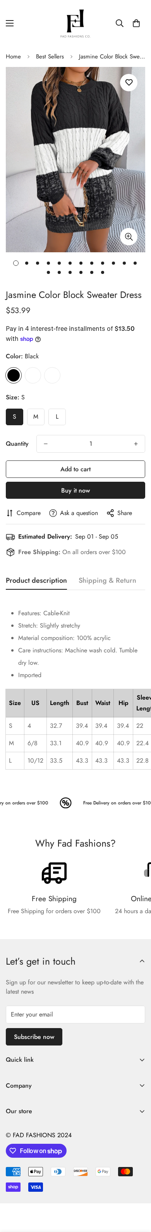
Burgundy (52, 375)
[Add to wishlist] (128, 82)
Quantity (17, 443)
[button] (136, 23)
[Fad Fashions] (75, 23)
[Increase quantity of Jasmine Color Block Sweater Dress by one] (136, 443)
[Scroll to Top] (137, 1191)
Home (13, 56)
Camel (33, 375)
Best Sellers (50, 56)
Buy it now (75, 490)
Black (13, 375)
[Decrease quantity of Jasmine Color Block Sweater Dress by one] (46, 443)
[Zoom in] (128, 236)
